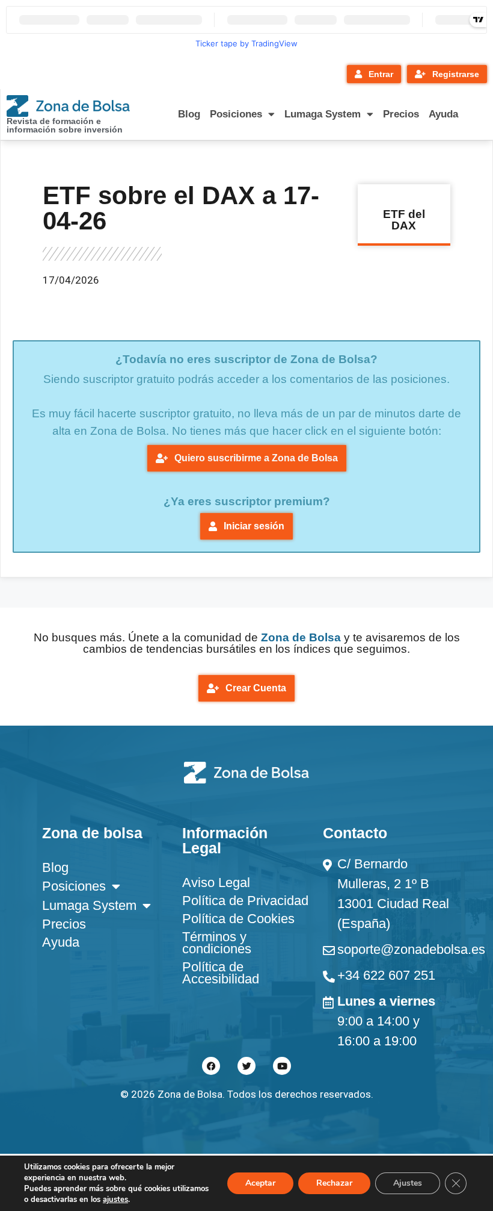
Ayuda (443, 114)
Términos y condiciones (216, 942)
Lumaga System (322, 114)
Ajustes (407, 1183)
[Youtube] (282, 1066)
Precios (401, 114)
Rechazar (334, 1183)
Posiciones (236, 114)
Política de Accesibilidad (220, 972)
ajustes (115, 1199)
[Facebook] (211, 1066)
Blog (189, 114)
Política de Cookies (238, 918)
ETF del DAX (404, 220)
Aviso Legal (216, 882)
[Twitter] (246, 1066)
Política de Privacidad (245, 900)
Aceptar (260, 1183)
